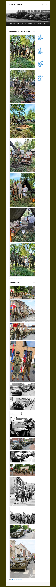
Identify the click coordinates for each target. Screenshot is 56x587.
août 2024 (39, 39)
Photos (44, 23)
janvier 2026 (40, 31)
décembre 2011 (40, 82)
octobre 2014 (40, 81)
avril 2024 (39, 42)
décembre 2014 (40, 80)
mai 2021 (39, 60)
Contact (25, 23)
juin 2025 (39, 34)
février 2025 (39, 36)
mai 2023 (39, 48)
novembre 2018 (40, 68)
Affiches (18, 23)
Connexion (39, 87)
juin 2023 (39, 47)
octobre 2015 (40, 77)
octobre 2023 (40, 44)
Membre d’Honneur (39, 23)
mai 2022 (39, 56)
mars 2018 (39, 74)
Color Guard (21, 23)
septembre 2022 (40, 52)
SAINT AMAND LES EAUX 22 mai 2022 (19, 31)
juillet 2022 (39, 54)
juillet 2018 (39, 71)
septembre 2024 (40, 38)
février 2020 (39, 62)
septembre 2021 (40, 58)
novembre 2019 (40, 63)
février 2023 (39, 50)
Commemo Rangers (15, 5)
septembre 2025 (40, 32)
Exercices (35, 23)
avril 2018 (39, 73)
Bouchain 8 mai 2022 (15, 282)
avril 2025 (39, 35)
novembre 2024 (40, 37)
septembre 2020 (40, 61)
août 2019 (39, 65)
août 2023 (39, 46)
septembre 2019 (40, 64)
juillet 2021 (39, 59)
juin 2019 (39, 67)
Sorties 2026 (11, 25)
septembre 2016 (40, 76)
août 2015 (39, 78)
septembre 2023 (40, 45)
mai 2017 (39, 75)
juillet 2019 (39, 66)
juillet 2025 (39, 33)
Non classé (13, 278)
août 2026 (39, 29)
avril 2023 (39, 49)
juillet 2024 (39, 40)
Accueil (11, 23)
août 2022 (39, 53)
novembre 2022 (40, 51)
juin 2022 (39, 55)
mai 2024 (39, 41)
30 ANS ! (14, 23)
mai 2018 (39, 72)
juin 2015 (39, 79)
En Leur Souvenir (30, 23)
